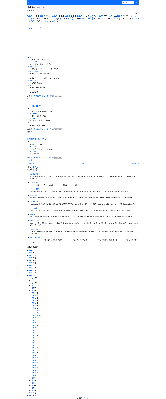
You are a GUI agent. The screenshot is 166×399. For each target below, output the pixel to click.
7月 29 (34, 298)
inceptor (33, 123)
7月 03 (34, 370)
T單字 (116, 18)
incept (32, 109)
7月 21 (34, 325)
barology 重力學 (35, 237)
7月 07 (34, 360)
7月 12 (34, 348)
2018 (31, 265)
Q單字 (82, 19)
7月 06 (34, 363)
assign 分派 (34, 28)
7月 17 (34, 335)
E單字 (80, 15)
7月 (32, 290)
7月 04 (34, 368)
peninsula (33, 142)
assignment (34, 85)
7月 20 (34, 328)
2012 (31, 395)
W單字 (33, 21)
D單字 (67, 15)
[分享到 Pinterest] (61, 96)
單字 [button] (38, 7)
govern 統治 (34, 195)
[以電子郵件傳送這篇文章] (54, 96)
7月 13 (34, 345)
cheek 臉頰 (33, 208)
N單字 (51, 18)
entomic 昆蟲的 (35, 189)
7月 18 (34, 333)
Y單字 (47, 21)
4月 (32, 383)
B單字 (42, 15)
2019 (31, 263)
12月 (32, 278)
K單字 (137, 16)
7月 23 (34, 320)
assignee (33, 76)
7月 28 (34, 300)
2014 (31, 275)
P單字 (71, 18)
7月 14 (34, 343)
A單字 (30, 15)
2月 (32, 388)
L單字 (32, 18)
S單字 (103, 18)
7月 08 (34, 358)
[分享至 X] (57, 96)
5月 (32, 380)
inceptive (33, 118)
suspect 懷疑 (34, 202)
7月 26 (34, 305)
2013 (31, 393)
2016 (31, 270)
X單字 (42, 21)
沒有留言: (50, 96)
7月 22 (34, 323)
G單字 (100, 16)
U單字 (127, 18)
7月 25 (34, 308)
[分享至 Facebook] (59, 96)
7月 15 (34, 340)
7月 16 (34, 338)
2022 (31, 258)
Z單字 (53, 21)
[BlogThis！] (56, 96)
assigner (33, 80)
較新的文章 (30, 164)
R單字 (91, 18)
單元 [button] (44, 7)
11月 (32, 280)
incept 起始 (34, 106)
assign (32, 57)
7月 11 (34, 350)
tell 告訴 (32, 214)
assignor (33, 90)
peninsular (34, 146)
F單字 (91, 16)
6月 (32, 378)
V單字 (137, 18)
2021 (31, 260)
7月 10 (34, 353)
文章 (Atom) (35, 167)
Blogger (86, 398)
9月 (32, 285)
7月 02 (34, 373)
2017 (31, 268)
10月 (32, 283)
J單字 (130, 16)
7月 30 (34, 295)
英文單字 (31, 7)
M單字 (41, 18)
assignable (34, 62)
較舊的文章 (135, 164)
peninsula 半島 (36, 139)
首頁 (83, 164)
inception (33, 113)
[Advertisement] (83, 43)
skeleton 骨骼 (34, 229)
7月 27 (34, 303)
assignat (33, 66)
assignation (34, 71)
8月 (32, 288)
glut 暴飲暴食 (34, 174)
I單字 (120, 15)
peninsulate (34, 151)
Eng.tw (30, 2)
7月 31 (34, 293)
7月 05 (34, 365)
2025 (31, 253)
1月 (32, 390)
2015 (31, 273)
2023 (31, 255)
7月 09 (34, 355)
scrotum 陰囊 (34, 183)
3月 (32, 385)
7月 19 (34, 330)
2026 (31, 250)
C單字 (55, 15)
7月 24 (34, 318)
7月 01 (34, 375)
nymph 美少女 (34, 221)
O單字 (60, 18)
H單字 (110, 16)
